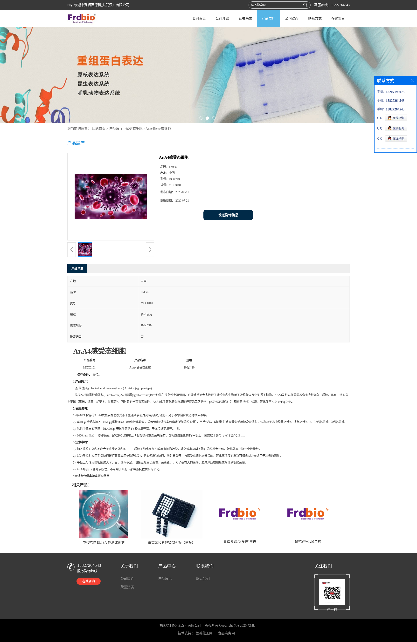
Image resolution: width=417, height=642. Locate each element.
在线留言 (338, 18)
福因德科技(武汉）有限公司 (180, 625)
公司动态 (292, 18)
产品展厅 (268, 18)
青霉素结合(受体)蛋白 (239, 541)
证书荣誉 (245, 18)
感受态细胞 (134, 128)
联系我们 (203, 579)
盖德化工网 (204, 633)
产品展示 (165, 579)
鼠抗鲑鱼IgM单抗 (308, 541)
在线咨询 (88, 581)
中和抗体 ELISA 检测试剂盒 (104, 542)
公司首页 (199, 18)
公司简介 (127, 579)
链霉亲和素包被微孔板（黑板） (171, 542)
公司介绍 (222, 18)
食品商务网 (226, 633)
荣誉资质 (127, 587)
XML (251, 625)
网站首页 (98, 128)
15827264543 (340, 5)
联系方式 (315, 18)
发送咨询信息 (228, 215)
